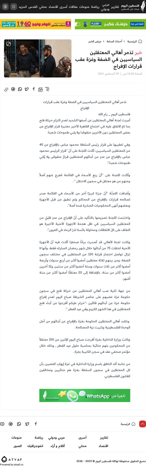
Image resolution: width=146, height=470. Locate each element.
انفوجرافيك (35, 446)
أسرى (63, 7)
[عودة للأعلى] (142, 424)
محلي (43, 7)
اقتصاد (53, 7)
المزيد (23, 7)
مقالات (73, 7)
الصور (18, 446)
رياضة (95, 7)
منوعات (84, 7)
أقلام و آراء (58, 446)
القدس (32, 7)
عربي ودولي (56, 437)
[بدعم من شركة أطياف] (12, 459)
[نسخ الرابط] (6, 90)
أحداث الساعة (114, 41)
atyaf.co (18, 464)
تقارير (115, 7)
